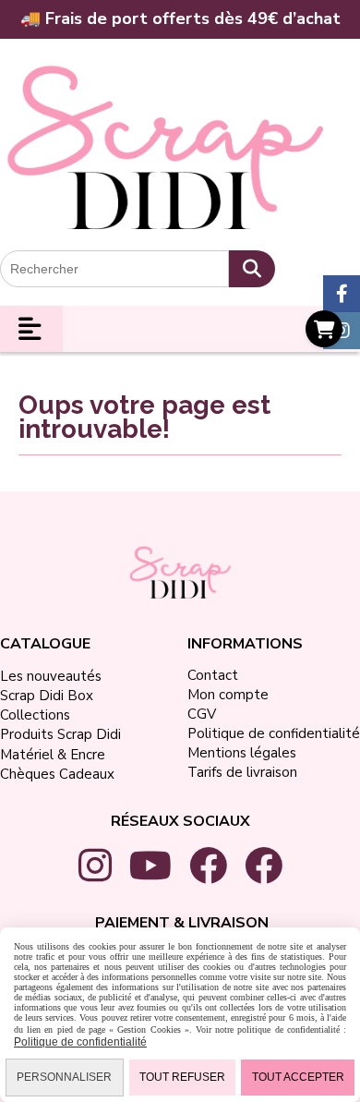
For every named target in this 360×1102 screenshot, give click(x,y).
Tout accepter (298, 1077)
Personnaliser (64, 1077)
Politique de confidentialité (80, 1041)
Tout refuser (182, 1077)
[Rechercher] (252, 268)
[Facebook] (341, 293)
